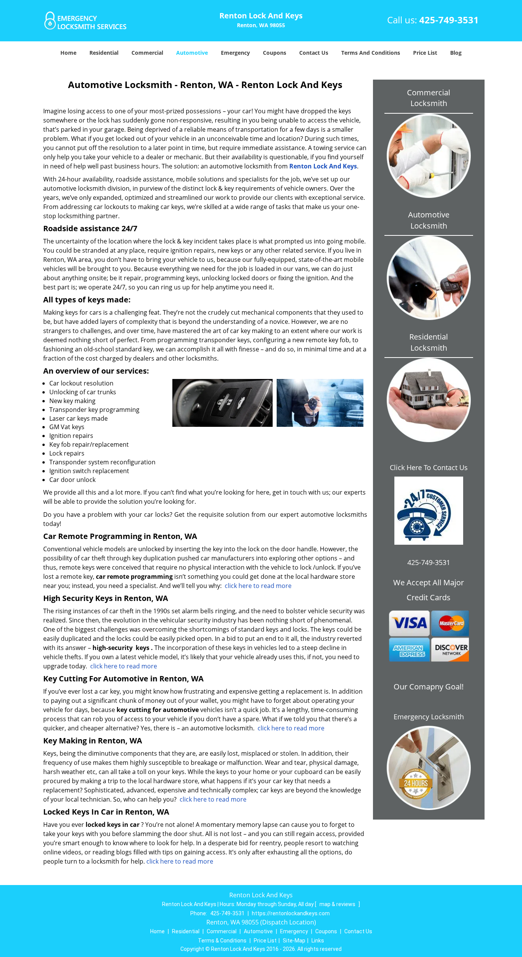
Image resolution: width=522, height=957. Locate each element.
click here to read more (258, 585)
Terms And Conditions (370, 52)
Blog (456, 52)
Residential (103, 52)
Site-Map (294, 940)
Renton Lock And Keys (323, 166)
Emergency (235, 52)
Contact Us (313, 52)
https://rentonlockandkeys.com (291, 913)
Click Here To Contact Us (429, 467)
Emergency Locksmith (429, 716)
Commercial (147, 52)
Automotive (192, 52)
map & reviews (338, 904)
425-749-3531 (449, 19)
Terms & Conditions (222, 940)
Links (317, 940)
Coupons (274, 52)
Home (68, 52)
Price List (425, 52)
